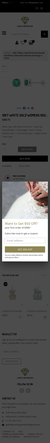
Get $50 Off (25, 249)
